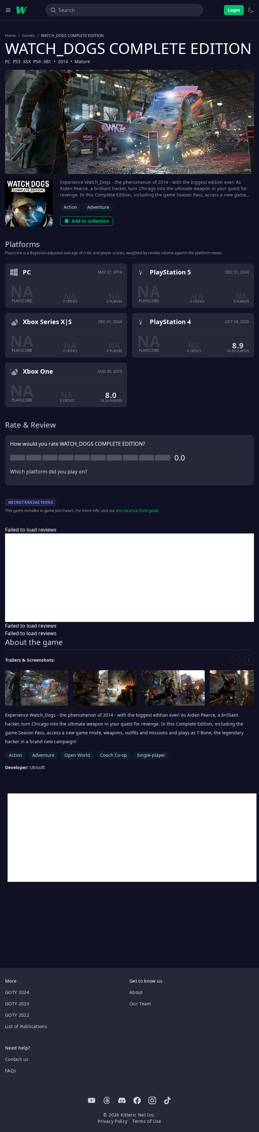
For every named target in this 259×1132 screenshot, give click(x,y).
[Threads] (107, 1100)
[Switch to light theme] (251, 10)
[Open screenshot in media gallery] (36, 688)
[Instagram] (152, 1100)
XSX (27, 61)
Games (28, 35)
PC (7, 61)
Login (234, 10)
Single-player (151, 755)
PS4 (37, 61)
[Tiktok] (167, 1100)
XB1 (47, 61)
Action (70, 207)
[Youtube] (91, 1100)
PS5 (17, 61)
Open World (77, 755)
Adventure (98, 207)
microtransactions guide (137, 510)
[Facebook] (137, 1100)
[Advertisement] (129, 577)
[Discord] (122, 1100)
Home (10, 35)
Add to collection (90, 221)
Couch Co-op (113, 755)
